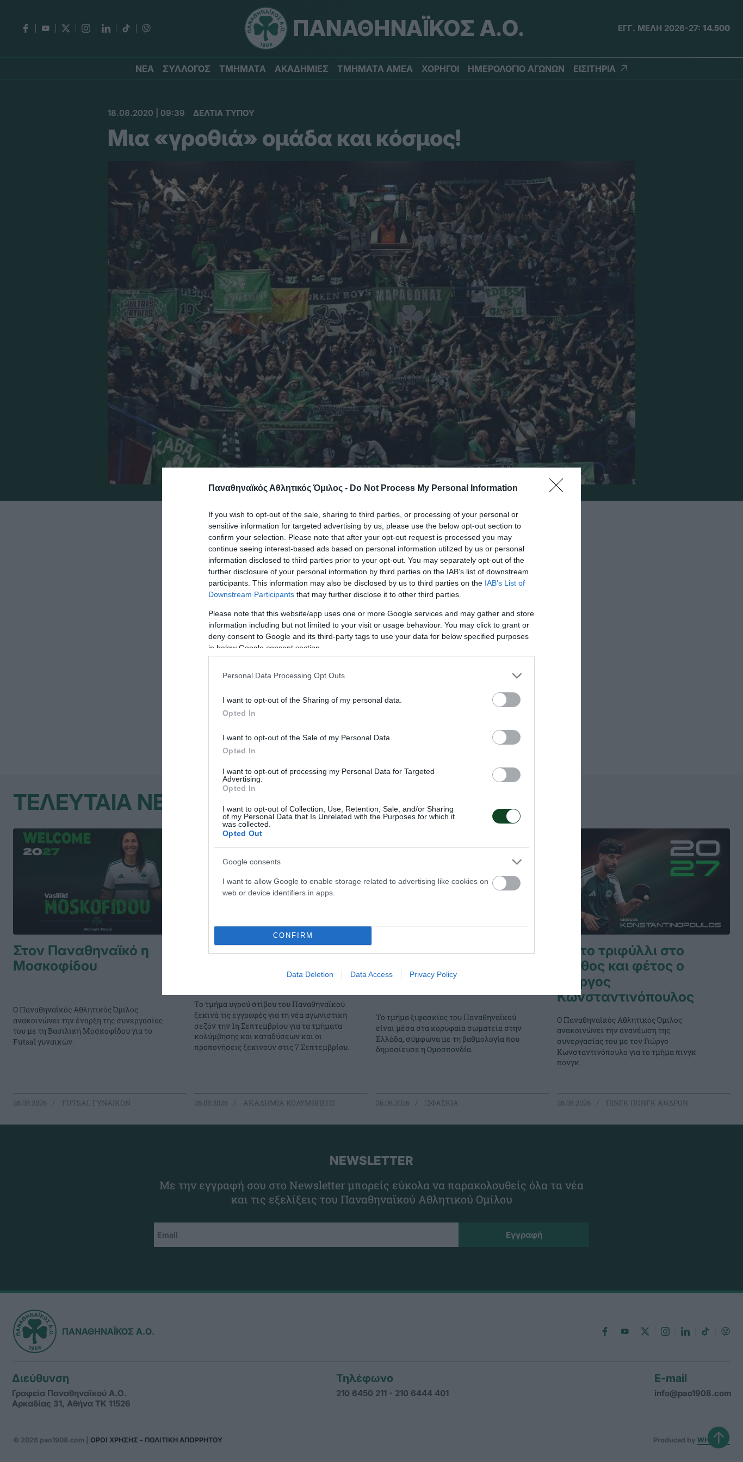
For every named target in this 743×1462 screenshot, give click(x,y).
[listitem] (371, 675)
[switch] (506, 699)
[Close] (559, 488)
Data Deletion (310, 974)
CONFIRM (293, 935)
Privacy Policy (433, 974)
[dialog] (371, 731)
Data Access (371, 974)
